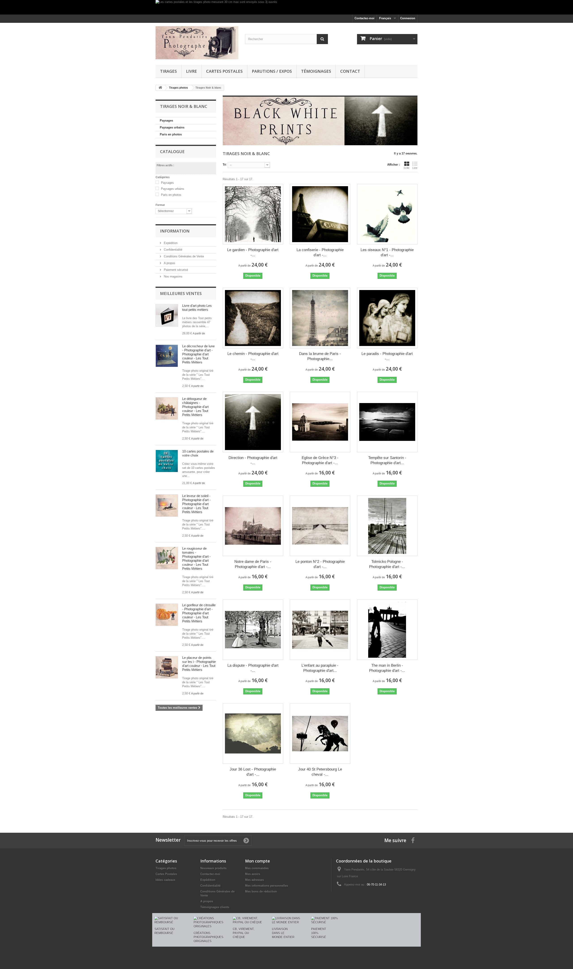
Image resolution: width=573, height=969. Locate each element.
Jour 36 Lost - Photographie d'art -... (253, 772)
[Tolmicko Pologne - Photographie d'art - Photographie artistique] (387, 526)
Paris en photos (171, 134)
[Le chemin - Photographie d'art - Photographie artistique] (253, 318)
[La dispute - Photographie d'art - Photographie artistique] (253, 630)
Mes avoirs (252, 874)
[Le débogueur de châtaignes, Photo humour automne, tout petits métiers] (167, 408)
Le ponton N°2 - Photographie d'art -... (320, 564)
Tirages (168, 71)
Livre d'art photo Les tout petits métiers (197, 308)
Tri (224, 164)
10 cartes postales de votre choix (198, 453)
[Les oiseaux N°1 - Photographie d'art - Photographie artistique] (387, 214)
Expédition (170, 243)
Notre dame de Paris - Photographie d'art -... (252, 564)
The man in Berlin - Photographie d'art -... (387, 668)
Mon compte (257, 861)
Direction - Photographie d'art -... (253, 460)
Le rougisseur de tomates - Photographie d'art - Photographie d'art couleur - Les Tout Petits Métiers (196, 558)
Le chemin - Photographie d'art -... (252, 356)
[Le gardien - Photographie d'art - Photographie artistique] (253, 214)
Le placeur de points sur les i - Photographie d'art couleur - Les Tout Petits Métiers (199, 664)
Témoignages (316, 71)
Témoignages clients (214, 907)
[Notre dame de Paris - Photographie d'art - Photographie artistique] (253, 526)
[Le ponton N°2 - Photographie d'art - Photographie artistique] (320, 526)
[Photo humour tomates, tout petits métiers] (167, 558)
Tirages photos (166, 868)
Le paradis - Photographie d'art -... (387, 356)
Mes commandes (257, 868)
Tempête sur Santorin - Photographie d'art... (387, 460)
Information (175, 231)
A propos (169, 263)
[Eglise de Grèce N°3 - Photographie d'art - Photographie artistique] (320, 422)
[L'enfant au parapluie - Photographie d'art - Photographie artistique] (320, 630)
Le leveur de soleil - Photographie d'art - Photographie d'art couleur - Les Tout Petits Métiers (196, 504)
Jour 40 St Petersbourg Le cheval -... (320, 772)
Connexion (407, 18)
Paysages (166, 120)
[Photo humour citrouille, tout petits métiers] (167, 615)
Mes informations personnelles (266, 885)
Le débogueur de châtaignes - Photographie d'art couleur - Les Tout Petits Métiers (195, 407)
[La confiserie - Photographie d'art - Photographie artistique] (320, 214)
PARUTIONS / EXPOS (272, 71)
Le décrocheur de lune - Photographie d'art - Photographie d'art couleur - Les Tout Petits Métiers (198, 354)
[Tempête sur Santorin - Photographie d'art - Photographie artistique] (387, 422)
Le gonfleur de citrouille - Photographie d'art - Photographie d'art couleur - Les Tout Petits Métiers (199, 613)
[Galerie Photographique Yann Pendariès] (197, 42)
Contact (350, 71)
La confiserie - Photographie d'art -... (320, 252)
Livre (191, 71)
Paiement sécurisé (175, 269)
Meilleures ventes (181, 293)
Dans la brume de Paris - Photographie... (320, 356)
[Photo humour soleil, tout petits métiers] (167, 505)
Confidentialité (172, 249)
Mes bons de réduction (261, 891)
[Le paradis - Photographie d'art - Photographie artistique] (387, 318)
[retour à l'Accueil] (160, 88)
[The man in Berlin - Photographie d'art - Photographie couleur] (387, 630)
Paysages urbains (172, 127)
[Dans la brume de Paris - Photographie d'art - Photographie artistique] (320, 318)
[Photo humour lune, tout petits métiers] (167, 356)
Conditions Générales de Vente (183, 256)
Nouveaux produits (213, 868)
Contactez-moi (364, 18)
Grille (406, 167)
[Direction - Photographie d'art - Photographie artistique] (253, 422)
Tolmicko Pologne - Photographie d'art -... (387, 564)
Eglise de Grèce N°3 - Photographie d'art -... (320, 460)
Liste (414, 167)
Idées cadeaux (165, 879)
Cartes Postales (224, 71)
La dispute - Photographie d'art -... (252, 668)
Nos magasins (172, 276)
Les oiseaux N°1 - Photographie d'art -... (387, 252)
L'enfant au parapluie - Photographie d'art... (319, 668)
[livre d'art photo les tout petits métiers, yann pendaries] (167, 315)
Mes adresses (254, 879)
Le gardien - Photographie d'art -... (252, 252)
